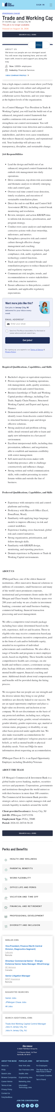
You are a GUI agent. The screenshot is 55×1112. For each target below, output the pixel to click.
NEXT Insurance (12, 979)
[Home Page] (10, 5)
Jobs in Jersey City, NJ (16, 1030)
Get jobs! (27, 340)
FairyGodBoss (6, 1097)
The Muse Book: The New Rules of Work (44, 1070)
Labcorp (9, 952)
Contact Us (5, 1093)
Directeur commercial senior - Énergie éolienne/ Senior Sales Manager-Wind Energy (27, 962)
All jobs (9, 1006)
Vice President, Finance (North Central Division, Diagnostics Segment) (23, 947)
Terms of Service (36, 350)
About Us (4, 1065)
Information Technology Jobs (25, 1086)
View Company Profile (16, 75)
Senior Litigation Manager (17, 976)
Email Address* (14, 319)
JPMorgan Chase (11, 13)
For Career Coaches (44, 1075)
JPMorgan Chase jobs (15, 1002)
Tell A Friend (41, 1079)
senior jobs (10, 998)
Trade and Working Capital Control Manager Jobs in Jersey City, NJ (25, 1025)
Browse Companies (8, 1077)
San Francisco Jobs (26, 1069)
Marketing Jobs (24, 1081)
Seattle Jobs (23, 1073)
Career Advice (6, 1081)
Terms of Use (6, 1085)
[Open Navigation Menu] (51, 5)
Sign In (40, 5)
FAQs (3, 1069)
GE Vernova (10, 967)
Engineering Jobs (25, 1077)
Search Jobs (6, 1073)
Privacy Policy (10, 352)
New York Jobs (24, 1065)
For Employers (41, 1065)
